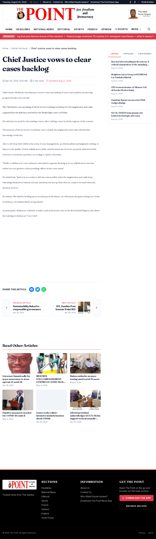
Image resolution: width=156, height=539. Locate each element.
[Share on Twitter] (37, 289)
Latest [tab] (115, 54)
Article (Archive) (20, 48)
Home (9, 29)
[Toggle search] (149, 29)
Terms (151, 533)
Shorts (123, 29)
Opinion (106, 29)
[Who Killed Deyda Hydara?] (141, 14)
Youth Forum (47, 517)
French (92, 29)
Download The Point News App (105, 2)
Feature (45, 513)
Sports (79, 29)
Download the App (138, 498)
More (134, 29)
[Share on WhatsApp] (43, 289)
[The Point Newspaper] (135, 2)
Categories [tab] (144, 54)
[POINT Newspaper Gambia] (130, 2)
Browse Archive (136, 506)
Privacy (142, 533)
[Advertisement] (51, 255)
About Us (47, 2)
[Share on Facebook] (31, 289)
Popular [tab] (128, 54)
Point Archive (148, 2)
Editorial (64, 29)
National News (44, 29)
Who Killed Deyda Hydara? (77, 2)
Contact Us (58, 2)
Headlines (23, 29)
